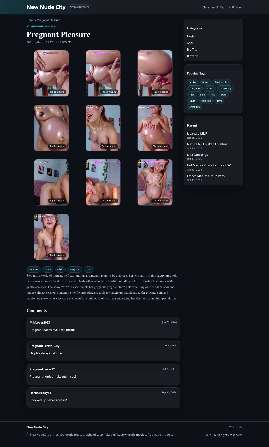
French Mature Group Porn (206, 176)
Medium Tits (222, 82)
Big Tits (225, 7)
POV (213, 94)
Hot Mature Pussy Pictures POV (209, 165)
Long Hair (194, 88)
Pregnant (75, 269)
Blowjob (237, 7)
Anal (215, 7)
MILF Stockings (197, 155)
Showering (225, 88)
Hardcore (206, 100)
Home (30, 20)
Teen (192, 94)
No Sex (210, 88)
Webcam (33, 269)
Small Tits (194, 106)
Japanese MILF (197, 133)
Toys (219, 100)
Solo (88, 269)
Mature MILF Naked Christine (207, 144)
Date (223, 94)
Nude (206, 7)
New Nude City (46, 7)
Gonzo (205, 82)
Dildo (60, 269)
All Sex (192, 82)
